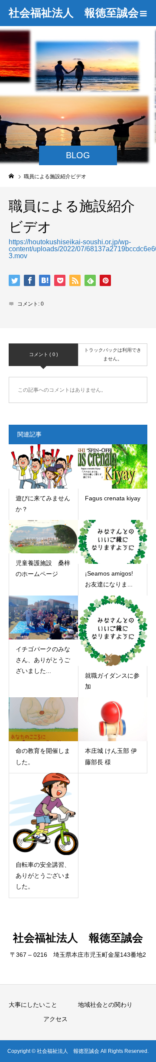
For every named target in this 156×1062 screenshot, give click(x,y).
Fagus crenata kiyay (112, 498)
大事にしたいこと (33, 1004)
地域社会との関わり (105, 1004)
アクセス (55, 1018)
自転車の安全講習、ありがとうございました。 (43, 875)
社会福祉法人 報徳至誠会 (74, 13)
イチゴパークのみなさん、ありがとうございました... (43, 660)
